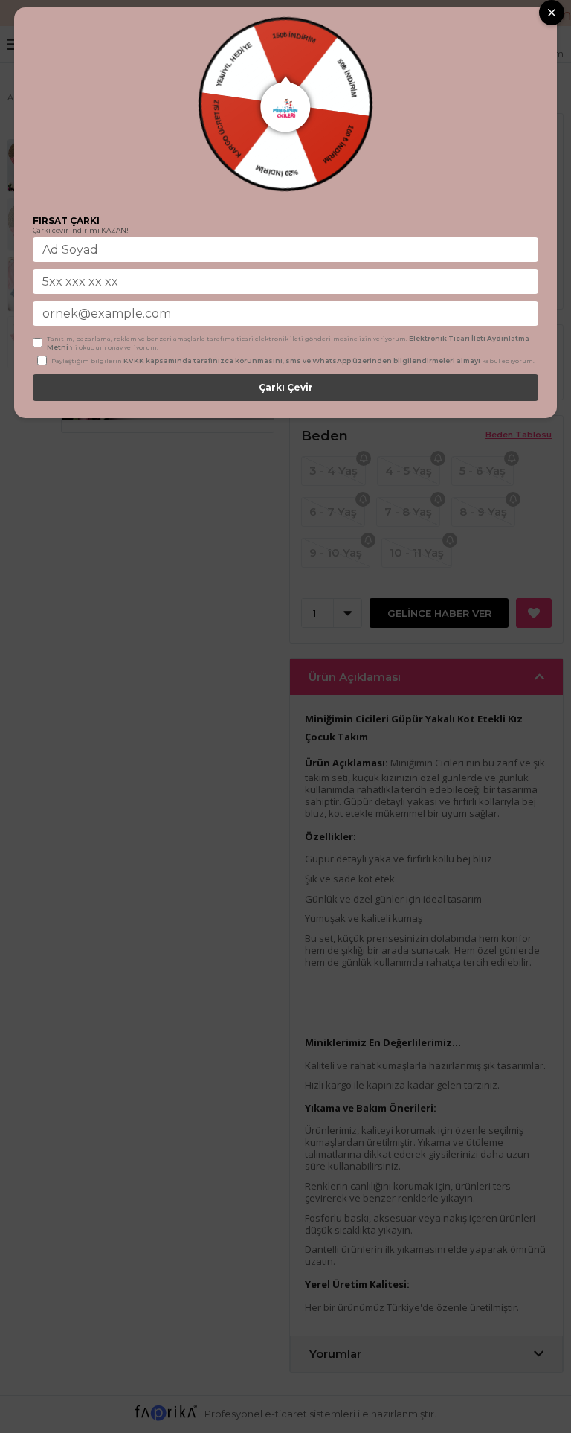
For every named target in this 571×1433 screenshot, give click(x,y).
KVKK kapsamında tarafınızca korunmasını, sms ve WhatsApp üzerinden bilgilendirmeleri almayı (301, 360)
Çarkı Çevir (286, 387)
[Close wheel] (551, 12)
